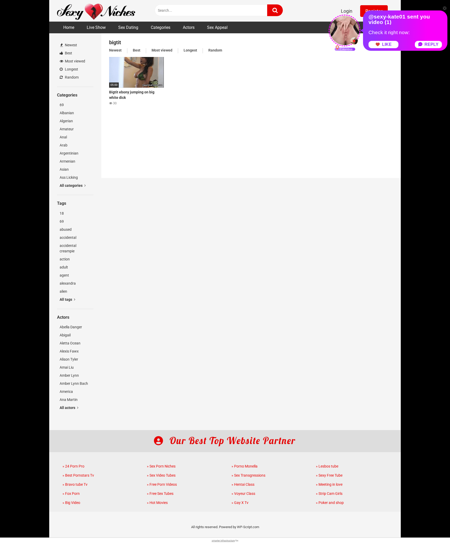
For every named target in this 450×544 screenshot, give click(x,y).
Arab (63, 145)
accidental (68, 237)
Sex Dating (128, 27)
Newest (70, 45)
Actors (189, 27)
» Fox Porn (71, 493)
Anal (63, 137)
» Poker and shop (330, 503)
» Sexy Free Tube (329, 475)
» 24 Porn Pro (73, 466)
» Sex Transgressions (248, 475)
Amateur (67, 129)
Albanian (67, 113)
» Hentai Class (243, 484)
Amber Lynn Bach (74, 383)
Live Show (96, 27)
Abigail (65, 335)
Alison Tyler (69, 359)
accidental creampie (68, 248)
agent (64, 275)
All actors (68, 408)
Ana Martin (69, 400)
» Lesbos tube (327, 466)
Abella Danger (71, 327)
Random (71, 77)
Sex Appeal (217, 27)
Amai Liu (67, 367)
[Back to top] (433, 528)
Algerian (66, 121)
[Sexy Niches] (96, 11)
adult (64, 267)
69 (62, 105)
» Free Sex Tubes (160, 493)
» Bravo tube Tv (75, 484)
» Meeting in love (329, 484)
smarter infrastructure (223, 540)
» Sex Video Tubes (161, 475)
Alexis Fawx (69, 351)
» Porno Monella (245, 466)
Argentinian (69, 153)
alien (63, 291)
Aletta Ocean (70, 343)
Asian (64, 169)
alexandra (68, 283)
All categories (71, 185)
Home (68, 27)
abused (66, 229)
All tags (66, 299)
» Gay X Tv (240, 503)
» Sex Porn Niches (161, 466)
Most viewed (74, 61)
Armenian (67, 161)
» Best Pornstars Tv (78, 475)
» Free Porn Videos (162, 484)
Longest (71, 69)
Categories (160, 27)
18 (62, 213)
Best (68, 53)
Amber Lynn (69, 375)
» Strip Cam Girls (329, 493)
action (65, 259)
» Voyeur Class (243, 493)
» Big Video (71, 503)
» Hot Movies (157, 503)
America (66, 391)
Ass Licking (69, 177)
